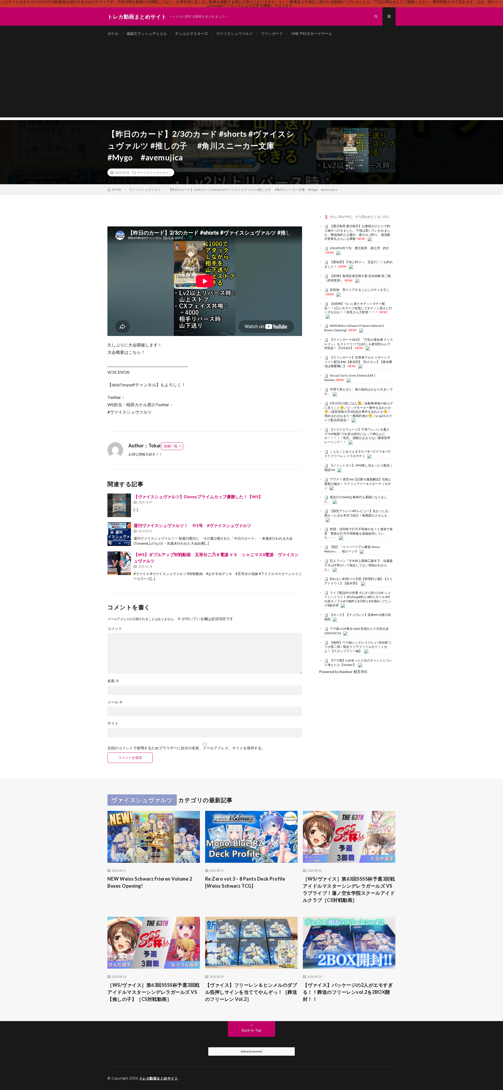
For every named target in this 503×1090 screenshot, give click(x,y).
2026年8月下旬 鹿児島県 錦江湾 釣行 (359, 248)
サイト (112, 723)
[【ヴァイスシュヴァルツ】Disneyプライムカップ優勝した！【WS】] (119, 505)
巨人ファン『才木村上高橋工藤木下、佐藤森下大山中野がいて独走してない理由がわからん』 (358, 565)
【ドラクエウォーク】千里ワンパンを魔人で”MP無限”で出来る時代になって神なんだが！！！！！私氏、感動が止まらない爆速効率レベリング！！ (357, 435)
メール (115, 702)
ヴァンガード (272, 33)
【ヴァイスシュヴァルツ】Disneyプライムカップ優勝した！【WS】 (198, 496)
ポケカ (112, 33)
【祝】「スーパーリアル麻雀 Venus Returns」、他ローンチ (352, 549)
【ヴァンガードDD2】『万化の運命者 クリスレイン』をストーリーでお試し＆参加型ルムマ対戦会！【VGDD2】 (358, 344)
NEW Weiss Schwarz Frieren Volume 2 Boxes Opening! (149, 882)
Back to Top (251, 1030)
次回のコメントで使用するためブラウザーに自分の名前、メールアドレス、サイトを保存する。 (186, 748)
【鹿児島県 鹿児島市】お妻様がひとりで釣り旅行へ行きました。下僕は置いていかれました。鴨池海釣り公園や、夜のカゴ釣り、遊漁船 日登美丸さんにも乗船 (357, 232)
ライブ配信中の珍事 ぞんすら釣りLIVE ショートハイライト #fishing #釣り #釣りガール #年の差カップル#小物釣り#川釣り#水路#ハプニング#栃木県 (357, 599)
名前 (113, 681)
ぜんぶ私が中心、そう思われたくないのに (360, 217)
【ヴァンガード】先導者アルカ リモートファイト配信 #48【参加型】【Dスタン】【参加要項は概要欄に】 (358, 361)
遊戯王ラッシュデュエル (147, 33)
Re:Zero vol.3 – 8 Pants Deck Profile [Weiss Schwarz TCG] (245, 882)
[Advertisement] (251, 80)
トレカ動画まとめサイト (158, 1078)
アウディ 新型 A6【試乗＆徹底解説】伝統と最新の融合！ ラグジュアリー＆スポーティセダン (357, 483)
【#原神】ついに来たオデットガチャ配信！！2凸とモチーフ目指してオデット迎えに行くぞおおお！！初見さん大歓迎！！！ (358, 308)
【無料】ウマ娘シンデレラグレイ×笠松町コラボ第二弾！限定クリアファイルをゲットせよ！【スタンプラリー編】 (357, 647)
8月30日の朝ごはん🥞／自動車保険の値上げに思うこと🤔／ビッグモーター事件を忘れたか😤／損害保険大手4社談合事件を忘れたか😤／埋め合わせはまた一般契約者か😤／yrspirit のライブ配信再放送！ (358, 411)
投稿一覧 (171, 446)
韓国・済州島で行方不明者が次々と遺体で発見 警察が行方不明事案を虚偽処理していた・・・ (358, 533)
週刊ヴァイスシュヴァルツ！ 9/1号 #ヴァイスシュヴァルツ (192, 525)
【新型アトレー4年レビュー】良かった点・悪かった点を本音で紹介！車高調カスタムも (357, 513)
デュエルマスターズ (191, 33)
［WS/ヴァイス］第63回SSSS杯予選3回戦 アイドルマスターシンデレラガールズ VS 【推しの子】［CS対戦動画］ (153, 992)
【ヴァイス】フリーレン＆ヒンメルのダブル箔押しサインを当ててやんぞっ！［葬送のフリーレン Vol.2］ (251, 992)
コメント (114, 628)
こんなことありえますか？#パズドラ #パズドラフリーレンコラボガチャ (357, 453)
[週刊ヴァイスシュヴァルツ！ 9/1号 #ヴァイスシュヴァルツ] (119, 534)
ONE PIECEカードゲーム (311, 33)
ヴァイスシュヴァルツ (234, 33)
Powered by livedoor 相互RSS (343, 671)
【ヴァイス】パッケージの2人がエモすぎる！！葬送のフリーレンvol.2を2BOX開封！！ (348, 992)
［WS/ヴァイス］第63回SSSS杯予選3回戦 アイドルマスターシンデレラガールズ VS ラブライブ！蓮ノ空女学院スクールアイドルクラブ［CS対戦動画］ (349, 889)
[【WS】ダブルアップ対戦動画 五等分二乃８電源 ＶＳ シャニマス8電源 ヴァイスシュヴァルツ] (119, 563)
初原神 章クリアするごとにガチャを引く (360, 290)
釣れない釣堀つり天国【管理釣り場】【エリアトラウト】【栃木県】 (358, 581)
